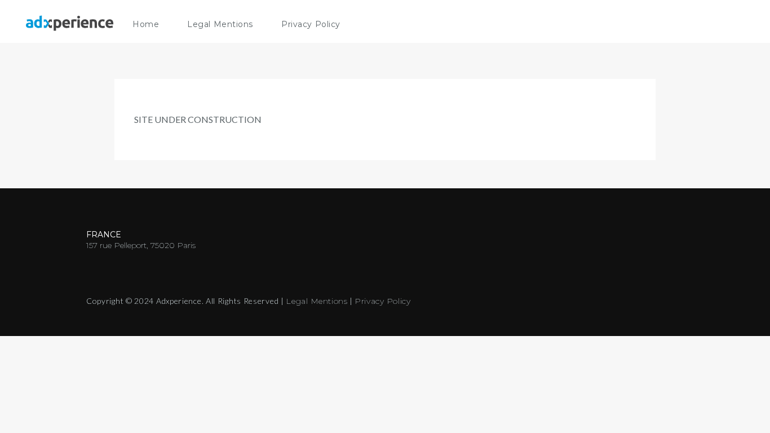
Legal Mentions (220, 24)
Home (145, 24)
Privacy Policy (310, 24)
